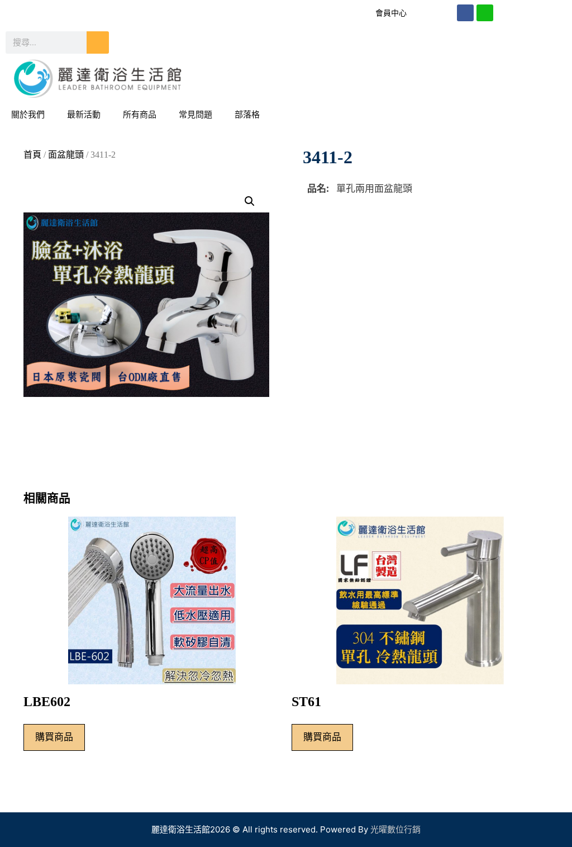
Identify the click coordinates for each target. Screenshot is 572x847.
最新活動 (84, 114)
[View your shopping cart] (557, 114)
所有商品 (139, 114)
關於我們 (28, 114)
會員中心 (391, 12)
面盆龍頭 (66, 154)
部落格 (247, 114)
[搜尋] (98, 42)
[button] (250, 201)
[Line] (484, 12)
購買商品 (54, 737)
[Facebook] (465, 12)
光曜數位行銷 (395, 829)
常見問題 (195, 114)
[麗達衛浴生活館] (98, 77)
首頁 (32, 154)
